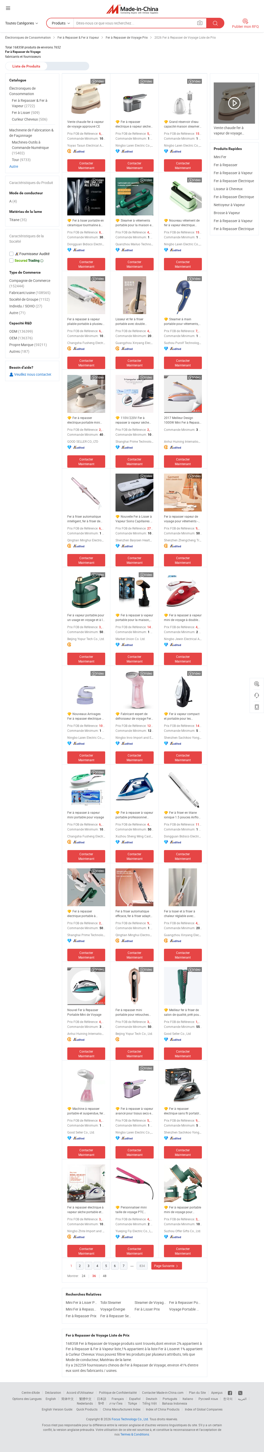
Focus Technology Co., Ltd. (130, 1419)
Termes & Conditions (134, 1434)
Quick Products (86, 1409)
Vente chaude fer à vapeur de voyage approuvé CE (85, 124)
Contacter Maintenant (86, 165)
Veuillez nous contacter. (32, 374)
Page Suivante (164, 1266)
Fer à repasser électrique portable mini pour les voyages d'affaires (85, 420)
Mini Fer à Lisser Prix (82, 1302)
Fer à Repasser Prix (81, 1315)
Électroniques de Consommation (22, 91)
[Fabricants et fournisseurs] (132, 9)
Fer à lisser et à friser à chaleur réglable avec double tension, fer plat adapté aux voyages (180, 913)
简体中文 (67, 1399)
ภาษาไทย (115, 1403)
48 (104, 1276)
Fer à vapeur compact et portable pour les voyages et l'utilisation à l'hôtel (182, 716)
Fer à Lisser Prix (147, 1309)
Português (170, 1399)
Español (135, 1399)
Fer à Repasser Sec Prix (116, 1315)
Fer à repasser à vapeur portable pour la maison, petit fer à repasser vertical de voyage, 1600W (134, 617)
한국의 (228, 1399)
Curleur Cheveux (29, 119)
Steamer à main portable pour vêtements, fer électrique (181, 321)
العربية (242, 1399)
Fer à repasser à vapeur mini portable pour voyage (85, 814)
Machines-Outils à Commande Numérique (30, 147)
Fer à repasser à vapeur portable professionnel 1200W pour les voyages (134, 814)
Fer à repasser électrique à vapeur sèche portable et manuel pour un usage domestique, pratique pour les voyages (85, 1209)
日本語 (101, 1399)
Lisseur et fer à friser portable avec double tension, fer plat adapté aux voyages (134, 321)
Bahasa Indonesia (174, 1403)
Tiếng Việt (149, 1403)
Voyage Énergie (112, 1309)
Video (100, 81)
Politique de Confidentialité (118, 1392)
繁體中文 (85, 1399)
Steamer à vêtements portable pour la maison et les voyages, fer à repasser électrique (134, 222)
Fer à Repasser (225, 164)
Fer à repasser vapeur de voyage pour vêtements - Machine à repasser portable (181, 518)
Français (118, 1399)
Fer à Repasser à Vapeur (233, 172)
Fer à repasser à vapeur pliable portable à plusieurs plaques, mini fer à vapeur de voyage (86, 321)
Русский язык (208, 1399)
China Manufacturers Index (122, 1409)
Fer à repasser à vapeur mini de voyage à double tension (183, 617)
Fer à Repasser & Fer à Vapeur (29, 103)
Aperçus (216, 1392)
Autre (13, 166)
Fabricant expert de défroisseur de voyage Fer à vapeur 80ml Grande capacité (133, 716)
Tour (21, 159)
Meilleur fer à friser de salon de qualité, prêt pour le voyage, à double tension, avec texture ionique (182, 1012)
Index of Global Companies (203, 1409)
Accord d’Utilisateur (80, 1392)
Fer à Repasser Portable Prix (185, 1302)
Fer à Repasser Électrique (234, 180)
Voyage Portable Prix (185, 1309)
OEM (21, 337)
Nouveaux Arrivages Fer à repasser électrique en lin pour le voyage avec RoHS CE (86, 716)
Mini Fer (220, 156)
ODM (21, 331)
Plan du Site (197, 1392)
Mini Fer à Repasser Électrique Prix (82, 1309)
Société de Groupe (29, 299)
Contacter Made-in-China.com (163, 1392)
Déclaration (53, 1392)
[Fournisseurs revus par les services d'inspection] (32, 254)
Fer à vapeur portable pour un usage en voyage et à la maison (85, 617)
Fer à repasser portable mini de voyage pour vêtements (182, 1209)
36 (94, 1276)
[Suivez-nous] (240, 1392)
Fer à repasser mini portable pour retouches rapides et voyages (132, 1012)
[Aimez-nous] (230, 1392)
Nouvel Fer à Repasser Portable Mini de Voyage (84, 1012)
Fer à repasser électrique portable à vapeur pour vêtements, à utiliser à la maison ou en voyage (84, 913)
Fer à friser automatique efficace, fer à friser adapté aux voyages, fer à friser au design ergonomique (134, 913)
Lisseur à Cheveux (228, 188)
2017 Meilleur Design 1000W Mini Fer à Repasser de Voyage (183, 420)
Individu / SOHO (25, 306)
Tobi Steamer (110, 1302)
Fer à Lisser (26, 112)
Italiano (188, 1399)
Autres (19, 351)
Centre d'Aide (31, 1392)
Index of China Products (162, 1409)
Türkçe (132, 1403)
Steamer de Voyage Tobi (151, 1302)
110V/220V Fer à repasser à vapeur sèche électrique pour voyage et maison (133, 420)
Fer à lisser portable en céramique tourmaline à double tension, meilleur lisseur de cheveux (85, 222)
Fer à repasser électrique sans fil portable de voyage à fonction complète (182, 1110)
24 (83, 1276)
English (51, 1399)
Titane (18, 219)
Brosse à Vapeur (227, 212)
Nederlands (85, 1403)
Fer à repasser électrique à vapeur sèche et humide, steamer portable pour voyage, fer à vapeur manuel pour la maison (134, 124)
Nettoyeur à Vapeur (229, 204)
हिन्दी (101, 1403)
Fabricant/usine (30, 292)
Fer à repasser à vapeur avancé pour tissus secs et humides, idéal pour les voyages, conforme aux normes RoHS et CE (134, 1110)
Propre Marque (28, 344)
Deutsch (151, 1399)
